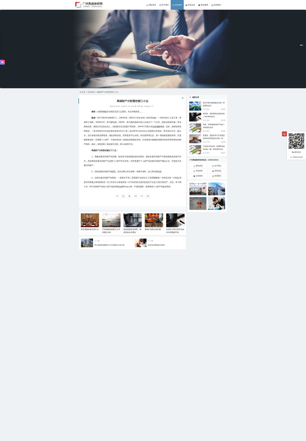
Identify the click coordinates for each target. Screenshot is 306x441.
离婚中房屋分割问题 (153, 229)
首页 (83, 92)
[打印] (156, 53)
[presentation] (171, 217)
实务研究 (144, 53)
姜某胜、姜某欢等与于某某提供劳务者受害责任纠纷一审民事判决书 (214, 138)
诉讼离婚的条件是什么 (90, 229)
